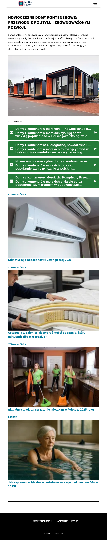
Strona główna (17, 194)
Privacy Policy (61, 521)
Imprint (74, 521)
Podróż (12, 417)
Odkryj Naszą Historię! (42, 521)
